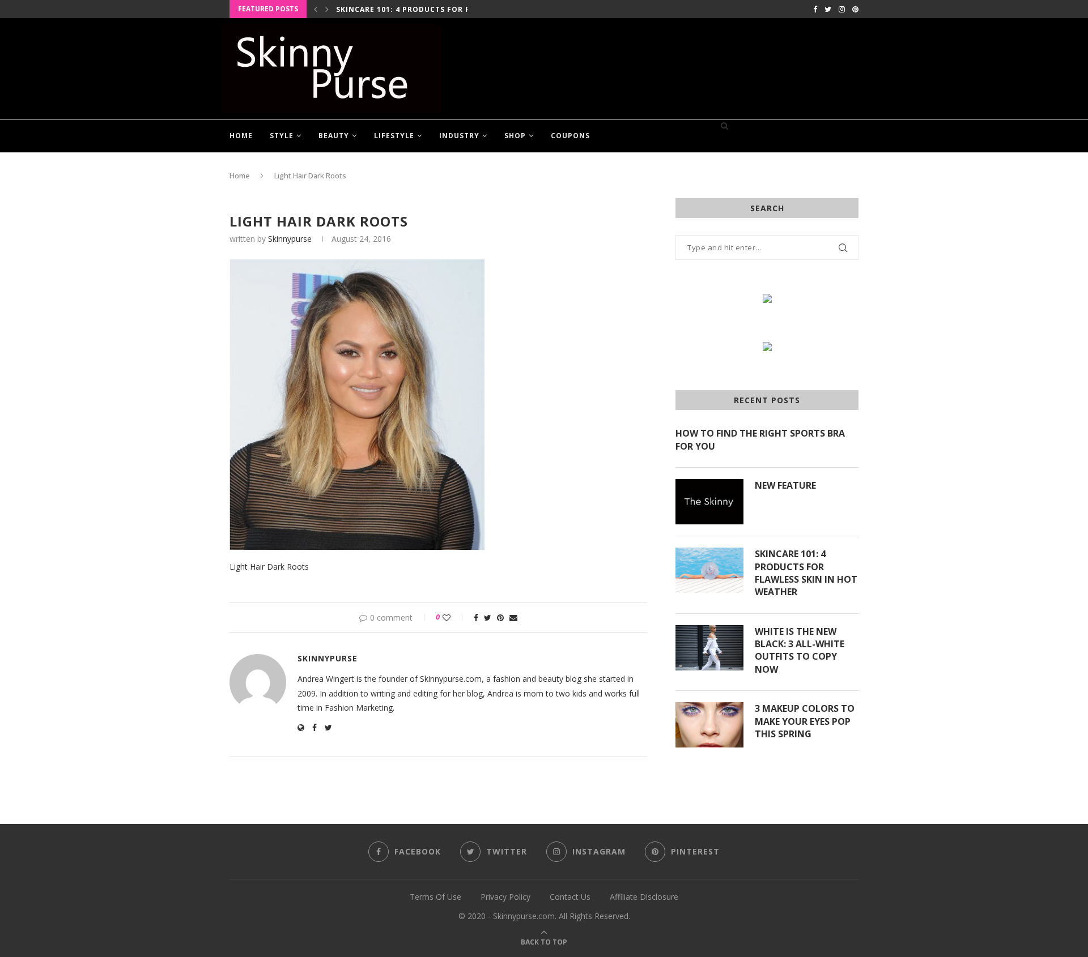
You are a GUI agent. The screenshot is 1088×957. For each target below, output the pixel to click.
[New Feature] (709, 501)
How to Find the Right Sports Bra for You (760, 439)
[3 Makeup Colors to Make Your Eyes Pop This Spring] (709, 724)
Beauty (333, 135)
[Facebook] (815, 9)
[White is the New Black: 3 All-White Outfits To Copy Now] (709, 647)
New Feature (785, 485)
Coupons (570, 135)
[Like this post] (454, 617)
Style (282, 135)
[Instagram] (842, 9)
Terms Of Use (435, 896)
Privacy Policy (505, 896)
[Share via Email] (513, 617)
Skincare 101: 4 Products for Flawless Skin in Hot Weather (806, 573)
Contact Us (570, 896)
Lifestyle (394, 135)
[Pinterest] (855, 9)
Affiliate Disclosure (644, 896)
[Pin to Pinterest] (500, 617)
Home (241, 135)
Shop (515, 135)
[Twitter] (827, 9)
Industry (459, 135)
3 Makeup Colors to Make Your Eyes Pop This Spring (805, 721)
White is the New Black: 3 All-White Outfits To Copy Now (799, 650)
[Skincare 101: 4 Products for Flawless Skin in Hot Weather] (709, 570)
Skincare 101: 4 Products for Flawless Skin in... (441, 9)
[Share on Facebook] (476, 617)
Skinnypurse (290, 238)
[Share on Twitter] (487, 617)
